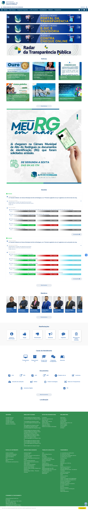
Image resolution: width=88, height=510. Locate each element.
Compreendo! (82, 508)
